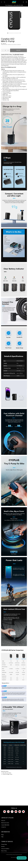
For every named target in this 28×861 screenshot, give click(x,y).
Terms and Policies (14, 857)
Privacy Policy (4, 844)
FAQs (2, 836)
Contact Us (3, 827)
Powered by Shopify (18, 854)
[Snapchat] (23, 811)
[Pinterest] (19, 811)
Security (3, 846)
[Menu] (1, 2)
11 (20, 33)
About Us (3, 820)
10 (19, 33)
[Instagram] (8, 811)
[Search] (4, 2)
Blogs (2, 834)
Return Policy (4, 851)
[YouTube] (16, 811)
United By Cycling (12, 854)
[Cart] (26, 2)
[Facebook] (4, 811)
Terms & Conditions (5, 848)
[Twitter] (12, 811)
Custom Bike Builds (5, 825)
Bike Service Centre (5, 822)
